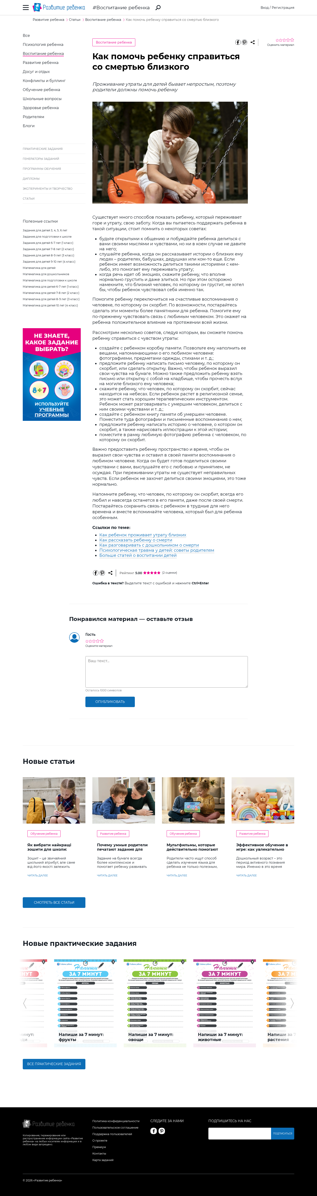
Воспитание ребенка (123, 7)
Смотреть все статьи (54, 902)
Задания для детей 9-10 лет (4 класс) (49, 261)
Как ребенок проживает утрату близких (142, 535)
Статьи (29, 198)
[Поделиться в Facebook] (238, 42)
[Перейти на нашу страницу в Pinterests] (161, 1131)
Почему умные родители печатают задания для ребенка (122, 849)
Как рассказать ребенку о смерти (135, 540)
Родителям (33, 117)
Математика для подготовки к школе (50, 280)
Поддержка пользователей (112, 1134)
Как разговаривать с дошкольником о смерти (149, 545)
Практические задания (43, 149)
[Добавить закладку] (252, 42)
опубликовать (110, 702)
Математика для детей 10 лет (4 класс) (50, 305)
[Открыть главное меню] (26, 7)
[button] (25, 1003)
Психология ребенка (43, 44)
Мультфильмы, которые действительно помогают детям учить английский (192, 849)
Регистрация (283, 8)
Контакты (99, 1153)
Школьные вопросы (42, 99)
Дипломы (31, 178)
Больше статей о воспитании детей (138, 555)
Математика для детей (39, 268)
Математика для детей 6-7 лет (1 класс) (51, 286)
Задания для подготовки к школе (47, 236)
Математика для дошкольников (46, 274)
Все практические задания (54, 1064)
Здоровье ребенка (41, 108)
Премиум (99, 1147)
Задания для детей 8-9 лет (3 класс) (48, 255)
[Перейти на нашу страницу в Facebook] (153, 1131)
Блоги (29, 126)
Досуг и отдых (36, 71)
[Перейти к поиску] (158, 7)
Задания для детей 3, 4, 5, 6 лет (45, 230)
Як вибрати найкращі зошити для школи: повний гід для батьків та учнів (53, 851)
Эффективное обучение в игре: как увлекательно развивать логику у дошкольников (262, 851)
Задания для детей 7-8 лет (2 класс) (48, 249)
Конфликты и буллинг (44, 81)
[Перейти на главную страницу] (58, 7)
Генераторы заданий (41, 159)
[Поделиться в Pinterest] (244, 42)
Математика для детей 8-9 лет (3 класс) (51, 299)
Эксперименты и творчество (47, 188)
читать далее (37, 875)
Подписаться (282, 1133)
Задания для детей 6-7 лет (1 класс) (48, 243)
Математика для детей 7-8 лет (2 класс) (51, 293)
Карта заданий (102, 1160)
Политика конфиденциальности (115, 1121)
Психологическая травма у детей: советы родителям (156, 550)
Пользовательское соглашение (115, 1127)
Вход (265, 8)
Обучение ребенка (41, 90)
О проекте (99, 1140)
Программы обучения (42, 168)
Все (26, 35)
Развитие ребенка (40, 62)
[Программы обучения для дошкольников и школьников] (52, 420)
